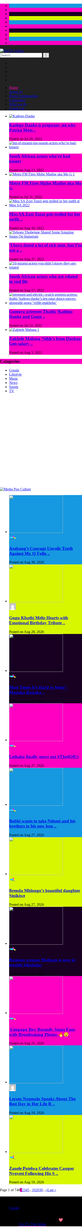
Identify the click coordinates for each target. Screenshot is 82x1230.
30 (41, 1190)
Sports (13, 387)
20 (37, 1190)
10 (34, 1190)
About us (15, 92)
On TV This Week (32, 1224)
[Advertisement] (41, 443)
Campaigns (17, 100)
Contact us (16, 108)
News (13, 383)
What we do (18, 104)
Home (13, 88)
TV (11, 391)
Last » (51, 1190)
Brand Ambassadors (23, 96)
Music (13, 378)
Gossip (14, 370)
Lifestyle (15, 374)
